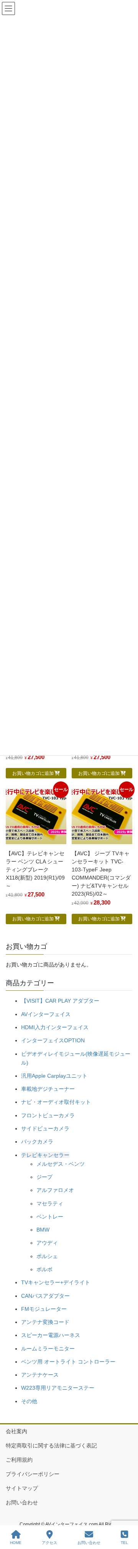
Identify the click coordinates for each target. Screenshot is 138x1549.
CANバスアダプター (45, 1296)
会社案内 (16, 1431)
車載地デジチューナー (48, 1089)
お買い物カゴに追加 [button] (33, 773)
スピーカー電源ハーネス (50, 1335)
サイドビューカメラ (45, 1128)
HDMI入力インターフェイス (55, 1027)
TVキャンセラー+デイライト (55, 1282)
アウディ (47, 1243)
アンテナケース (40, 1375)
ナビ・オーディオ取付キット (56, 1102)
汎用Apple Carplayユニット (54, 1076)
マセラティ (49, 1203)
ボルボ (44, 1269)
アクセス (49, 1543)
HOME (15, 1543)
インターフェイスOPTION (53, 1040)
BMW (42, 1230)
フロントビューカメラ (48, 1115)
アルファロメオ (55, 1190)
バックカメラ (37, 1141)
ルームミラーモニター (48, 1348)
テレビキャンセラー (45, 1155)
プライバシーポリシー (32, 1474)
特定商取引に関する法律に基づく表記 (51, 1445)
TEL (124, 1543)
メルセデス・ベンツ (60, 1164)
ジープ (44, 1177)
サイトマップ (22, 1488)
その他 (29, 1401)
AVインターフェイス (46, 1014)
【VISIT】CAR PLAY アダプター (60, 1001)
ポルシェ (47, 1256)
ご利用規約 (19, 1460)
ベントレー (49, 1216)
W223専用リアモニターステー (57, 1388)
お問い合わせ (22, 1502)
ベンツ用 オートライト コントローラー (68, 1362)
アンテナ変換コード (45, 1322)
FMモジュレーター (44, 1309)
